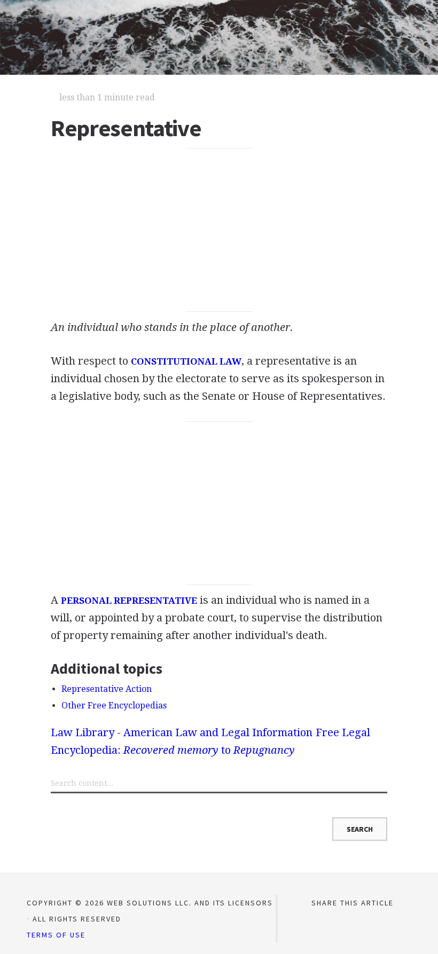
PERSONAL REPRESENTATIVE (129, 600)
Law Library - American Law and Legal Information (181, 732)
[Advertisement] (219, 230)
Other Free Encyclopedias (114, 705)
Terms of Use (56, 935)
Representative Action (106, 689)
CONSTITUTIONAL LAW (186, 361)
